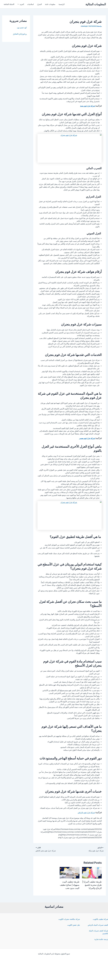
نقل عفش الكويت (73, 925)
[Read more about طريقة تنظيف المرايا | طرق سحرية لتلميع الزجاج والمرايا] (92, 872)
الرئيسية (61, 4)
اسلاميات (30, 4)
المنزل (39, 4)
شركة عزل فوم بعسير (87, 438)
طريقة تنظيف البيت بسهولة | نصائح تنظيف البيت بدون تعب (69, 884)
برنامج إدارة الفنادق (20, 34)
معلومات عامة (50, 4)
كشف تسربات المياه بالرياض (98, 925)
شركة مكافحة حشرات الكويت (69, 919)
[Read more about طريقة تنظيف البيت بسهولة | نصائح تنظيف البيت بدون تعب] (69, 872)
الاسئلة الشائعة (9, 4)
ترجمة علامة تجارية (101, 939)
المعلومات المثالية (96, 4)
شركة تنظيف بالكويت (100, 919)
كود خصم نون (22, 28)
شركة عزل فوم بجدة (87, 106)
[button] (19, 4)
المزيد (22, 4)
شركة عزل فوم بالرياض (86, 812)
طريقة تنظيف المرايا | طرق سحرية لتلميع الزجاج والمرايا (92, 884)
